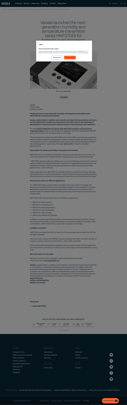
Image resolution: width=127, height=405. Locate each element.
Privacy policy (85, 52)
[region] (64, 51)
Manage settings (57, 57)
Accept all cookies (69, 57)
